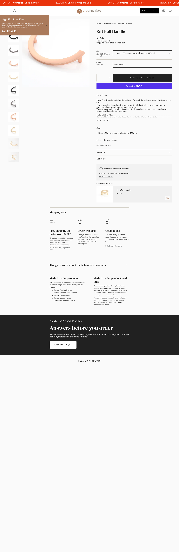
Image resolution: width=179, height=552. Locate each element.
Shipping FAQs (58, 212)
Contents (101, 159)
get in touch (107, 300)
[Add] (167, 198)
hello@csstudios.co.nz (113, 246)
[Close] (46, 25)
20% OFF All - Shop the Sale (21, 3)
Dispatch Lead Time (106, 140)
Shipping (100, 43)
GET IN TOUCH (106, 176)
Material (100, 152)
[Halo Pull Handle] (104, 194)
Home (98, 24)
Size (98, 128)
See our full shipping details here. (60, 249)
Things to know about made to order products (78, 265)
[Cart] (170, 10)
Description (102, 95)
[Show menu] (8, 10)
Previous (21, 52)
